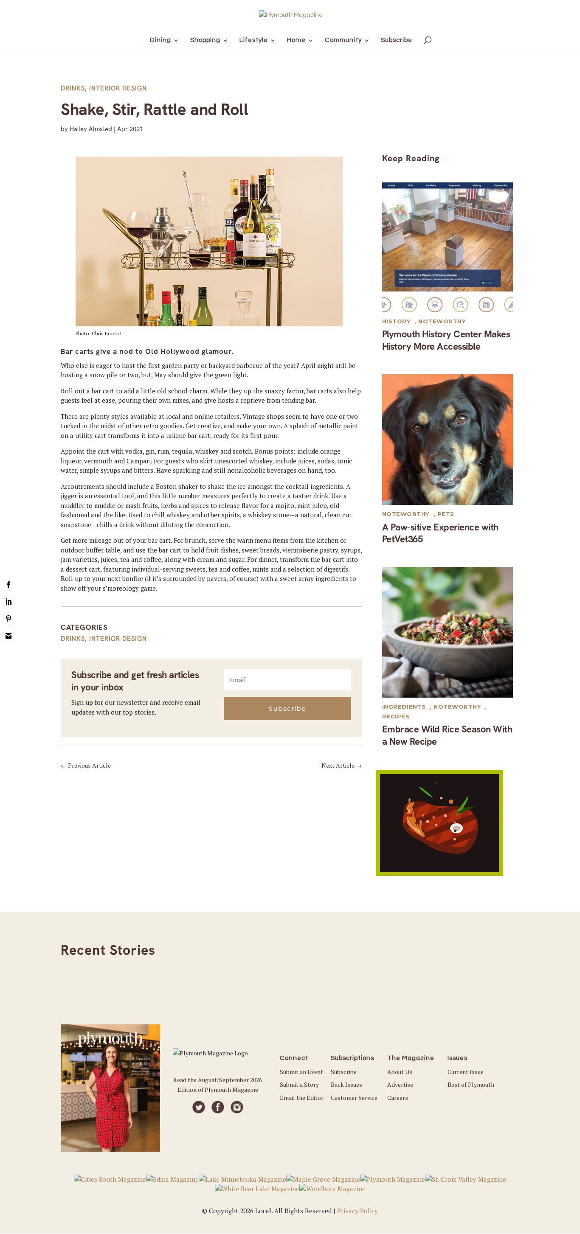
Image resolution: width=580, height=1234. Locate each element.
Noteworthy (441, 321)
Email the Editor (302, 1098)
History (396, 321)
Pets (445, 513)
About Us (399, 1072)
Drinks (73, 88)
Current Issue (466, 1072)
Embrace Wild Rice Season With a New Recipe (447, 735)
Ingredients (404, 706)
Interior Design (118, 88)
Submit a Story (299, 1084)
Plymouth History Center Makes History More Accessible (446, 340)
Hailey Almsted (91, 129)
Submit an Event (301, 1072)
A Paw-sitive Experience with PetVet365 (440, 533)
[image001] (439, 873)
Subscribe (344, 1072)
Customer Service (354, 1098)
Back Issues (346, 1084)
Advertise (400, 1084)
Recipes (396, 716)
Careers (397, 1098)
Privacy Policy (357, 1210)
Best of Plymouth (471, 1084)
